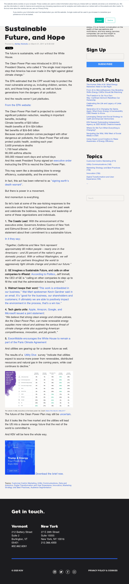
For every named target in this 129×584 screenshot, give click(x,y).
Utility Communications (48, 483)
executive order (63, 161)
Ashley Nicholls (21, 44)
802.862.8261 (19, 546)
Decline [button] (110, 20)
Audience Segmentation (41, 488)
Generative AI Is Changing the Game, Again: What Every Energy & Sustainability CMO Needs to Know (105, 111)
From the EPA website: (18, 105)
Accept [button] (99, 20)
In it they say (12, 239)
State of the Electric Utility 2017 (55, 411)
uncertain (65, 414)
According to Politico (43, 274)
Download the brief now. (50, 474)
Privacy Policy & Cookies (102, 571)
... (87, 183)
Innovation (57, 485)
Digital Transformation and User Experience (33, 485)
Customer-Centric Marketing (24, 483)
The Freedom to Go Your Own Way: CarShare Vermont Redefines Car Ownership (103, 98)
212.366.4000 (48, 543)
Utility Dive (30, 355)
